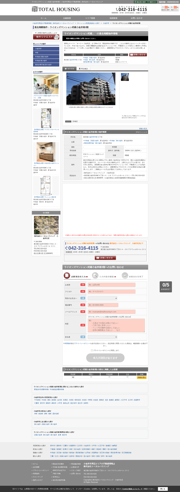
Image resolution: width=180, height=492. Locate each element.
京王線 (59, 453)
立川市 (130, 400)
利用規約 (68, 343)
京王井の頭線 (104, 453)
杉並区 (95, 400)
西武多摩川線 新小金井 (43, 65)
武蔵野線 (95, 453)
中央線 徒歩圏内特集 (60, 467)
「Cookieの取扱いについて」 (131, 489)
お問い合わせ (76, 473)
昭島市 (48, 403)
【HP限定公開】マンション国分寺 (44, 197)
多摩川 (65, 449)
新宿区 (54, 400)
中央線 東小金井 (41, 61)
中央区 (44, 400)
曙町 (104, 449)
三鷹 (51, 456)
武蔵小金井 (93, 58)
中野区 (90, 400)
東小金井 (92, 60)
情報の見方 (143, 129)
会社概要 (36, 467)
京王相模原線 (126, 453)
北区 (106, 400)
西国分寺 (79, 456)
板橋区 (111, 400)
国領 (98, 456)
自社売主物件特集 (59, 480)
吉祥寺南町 (86, 449)
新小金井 (97, 62)
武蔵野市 (137, 400)
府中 (102, 456)
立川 (56, 456)
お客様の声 (75, 467)
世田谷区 (78, 400)
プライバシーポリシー (82, 343)
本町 (35, 414)
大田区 (71, 400)
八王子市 (124, 400)
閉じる (162, 489)
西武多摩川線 (87, 62)
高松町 (98, 449)
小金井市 (71, 60)
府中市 (42, 403)
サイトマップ (38, 477)
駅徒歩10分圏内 (58, 464)
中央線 (85, 58)
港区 (49, 400)
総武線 (65, 453)
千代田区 (37, 400)
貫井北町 (56, 414)
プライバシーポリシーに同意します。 (106, 350)
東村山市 (66, 403)
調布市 (54, 403)
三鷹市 (36, 403)
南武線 (71, 453)
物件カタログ (38, 480)
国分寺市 (73, 403)
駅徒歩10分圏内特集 (41, 389)
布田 (93, 456)
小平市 (59, 403)
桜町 (50, 414)
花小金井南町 (112, 449)
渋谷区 (84, 400)
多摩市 (86, 403)
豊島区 (101, 400)
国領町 (59, 449)
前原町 (40, 414)
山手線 (87, 453)
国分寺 (64, 435)
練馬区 (117, 400)
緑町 (45, 414)
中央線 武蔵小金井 (41, 57)
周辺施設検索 (76, 464)
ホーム (35, 464)
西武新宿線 (80, 453)
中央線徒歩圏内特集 (57, 389)
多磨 (59, 435)
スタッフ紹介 (76, 470)
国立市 (80, 403)
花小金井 (77, 449)
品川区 (59, 400)
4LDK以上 (56, 477)
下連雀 (52, 449)
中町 (75, 60)
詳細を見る (142, 377)
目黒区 (65, 400)
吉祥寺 (71, 456)
